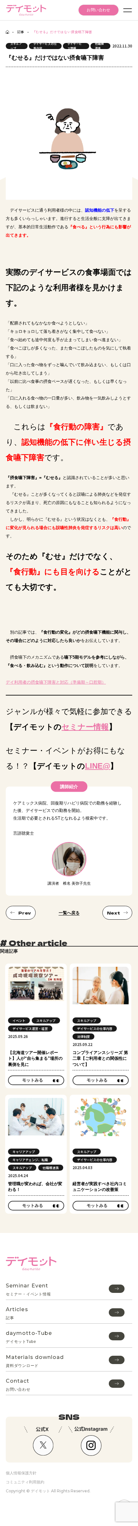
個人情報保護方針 (21, 1473)
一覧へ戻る (69, 912)
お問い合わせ (98, 10)
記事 (20, 31)
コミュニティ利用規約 (25, 1482)
